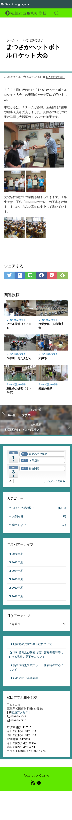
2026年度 (17, 554)
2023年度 (17, 579)
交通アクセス (19, 712)
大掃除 (42, 358)
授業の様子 (45, 388)
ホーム (10, 40)
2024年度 (17, 571)
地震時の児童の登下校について (32, 644)
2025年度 (17, 562)
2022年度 (17, 587)
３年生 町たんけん (19, 358)
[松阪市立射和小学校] (26, 12)
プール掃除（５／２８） (19, 325)
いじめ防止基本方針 (25, 678)
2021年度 (17, 596)
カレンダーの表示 (53, 481)
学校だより (39, 525)
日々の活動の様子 (31, 40)
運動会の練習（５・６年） (19, 390)
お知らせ (39, 516)
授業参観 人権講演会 (51, 325)
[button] (10, 481)
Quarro (44, 775)
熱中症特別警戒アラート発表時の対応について (36, 667)
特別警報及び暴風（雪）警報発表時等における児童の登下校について (36, 654)
